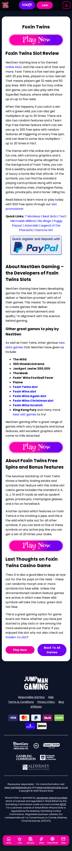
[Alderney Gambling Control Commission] (36, 767)
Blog (61, 702)
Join (45, 5)
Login (27, 5)
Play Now (20, 650)
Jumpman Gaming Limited (51, 797)
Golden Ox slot (16, 637)
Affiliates (36, 706)
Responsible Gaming (31, 697)
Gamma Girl (44, 230)
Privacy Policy (46, 702)
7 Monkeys (32, 216)
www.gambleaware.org (17, 787)
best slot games (24, 414)
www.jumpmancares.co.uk (52, 787)
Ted (62, 216)
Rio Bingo (44, 221)
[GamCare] (20, 745)
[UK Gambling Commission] (25, 757)
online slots (14, 67)
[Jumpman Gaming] (36, 688)
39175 (63, 804)
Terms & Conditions (21, 702)
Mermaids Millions (23, 221)
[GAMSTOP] (51, 745)
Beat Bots (50, 216)
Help (51, 697)
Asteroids (31, 225)
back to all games (52, 650)
